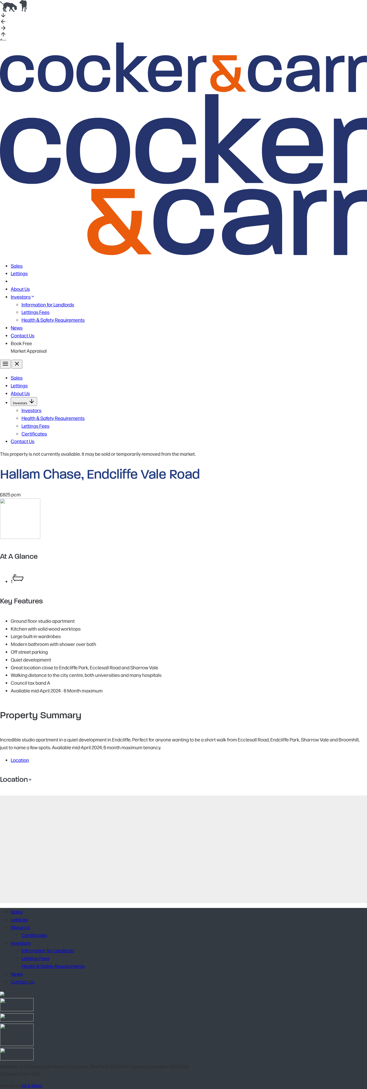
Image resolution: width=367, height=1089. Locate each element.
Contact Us (22, 335)
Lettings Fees (35, 312)
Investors (21, 297)
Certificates (34, 433)
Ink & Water (32, 1085)
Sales (17, 266)
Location (20, 760)
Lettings (19, 273)
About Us (20, 289)
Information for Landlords (47, 304)
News (17, 327)
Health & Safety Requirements (53, 320)
